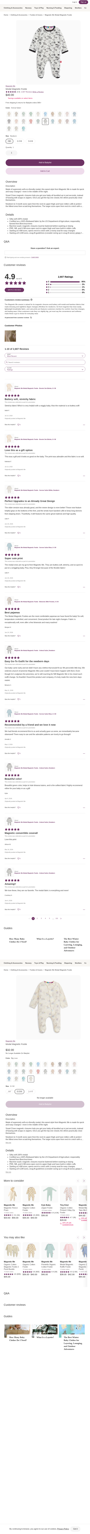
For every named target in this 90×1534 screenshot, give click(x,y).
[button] (65, 282)
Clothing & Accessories (13, 8)
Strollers (78, 8)
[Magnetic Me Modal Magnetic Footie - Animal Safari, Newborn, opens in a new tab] (9, 649)
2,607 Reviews (26, 92)
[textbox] (45, 253)
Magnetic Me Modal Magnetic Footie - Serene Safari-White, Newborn (36, 490)
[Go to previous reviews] (29, 918)
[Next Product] (84, 1180)
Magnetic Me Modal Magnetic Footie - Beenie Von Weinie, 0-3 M (35, 388)
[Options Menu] (84, 425)
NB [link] (9, 141)
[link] (9, 114)
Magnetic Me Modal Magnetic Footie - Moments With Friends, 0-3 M (36, 602)
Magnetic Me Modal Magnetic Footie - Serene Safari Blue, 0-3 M (35, 547)
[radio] (7, 23)
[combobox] (45, 355)
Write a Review (38, 92)
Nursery (28, 8)
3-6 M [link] (30, 141)
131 (57, 918)
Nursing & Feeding (54, 8)
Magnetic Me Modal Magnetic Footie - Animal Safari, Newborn (34, 650)
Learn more (35, 257)
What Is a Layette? (45, 939)
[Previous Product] (78, 1180)
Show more (8, 1142)
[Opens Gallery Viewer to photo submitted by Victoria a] (10, 336)
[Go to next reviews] (61, 918)
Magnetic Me (10, 86)
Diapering (68, 8)
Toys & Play (39, 8)
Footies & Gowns (36, 15)
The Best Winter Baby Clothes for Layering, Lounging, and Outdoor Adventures (73, 945)
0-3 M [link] (19, 141)
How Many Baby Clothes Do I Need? (18, 940)
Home (6, 15)
